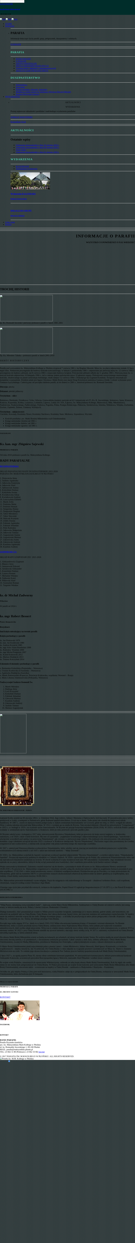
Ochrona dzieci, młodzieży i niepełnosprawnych (36, 68)
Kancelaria (20, 87)
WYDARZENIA (12, 96)
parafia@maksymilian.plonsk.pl (10, 9)
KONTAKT (5, 997)
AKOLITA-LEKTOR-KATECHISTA (32, 70)
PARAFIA (9, 26)
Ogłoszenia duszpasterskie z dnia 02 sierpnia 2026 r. (37, 152)
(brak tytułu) (21, 150)
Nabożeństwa (21, 85)
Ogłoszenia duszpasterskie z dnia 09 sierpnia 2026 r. (37, 147)
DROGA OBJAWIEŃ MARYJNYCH (32, 66)
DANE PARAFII (23, 59)
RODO (8, 224)
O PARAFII (16, 44)
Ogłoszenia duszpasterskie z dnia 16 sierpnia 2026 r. (37, 145)
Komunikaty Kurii (18, 122)
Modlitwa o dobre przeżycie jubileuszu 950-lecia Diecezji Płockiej (43, 92)
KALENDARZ (22, 166)
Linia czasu (10, 222)
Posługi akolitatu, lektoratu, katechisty (31, 89)
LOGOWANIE (6, 4)
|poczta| (41, 1052)
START (8, 24)
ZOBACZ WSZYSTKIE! (22, 117)
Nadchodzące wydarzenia (26, 169)
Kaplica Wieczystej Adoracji (27, 94)
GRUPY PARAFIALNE (26, 63)
